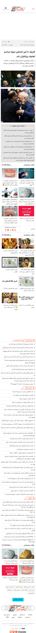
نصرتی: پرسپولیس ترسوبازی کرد (25, 449)
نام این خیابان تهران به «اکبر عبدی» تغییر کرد (21, 439)
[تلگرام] (11, 632)
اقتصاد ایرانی (24, 590)
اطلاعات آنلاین (18, 8)
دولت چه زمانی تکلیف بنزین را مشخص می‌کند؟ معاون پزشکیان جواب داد (18, 463)
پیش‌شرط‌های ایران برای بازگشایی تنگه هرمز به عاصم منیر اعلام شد (18, 374)
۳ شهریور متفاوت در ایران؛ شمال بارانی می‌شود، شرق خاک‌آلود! (17, 420)
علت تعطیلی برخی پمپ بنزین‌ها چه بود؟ (22, 392)
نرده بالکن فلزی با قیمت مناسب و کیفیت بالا (21, 525)
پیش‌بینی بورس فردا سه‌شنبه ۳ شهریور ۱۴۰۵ (22, 384)
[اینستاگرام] (16, 632)
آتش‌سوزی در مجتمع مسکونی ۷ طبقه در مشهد (21, 453)
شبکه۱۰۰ (30, 615)
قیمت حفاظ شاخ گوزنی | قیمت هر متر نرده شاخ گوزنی (19, 533)
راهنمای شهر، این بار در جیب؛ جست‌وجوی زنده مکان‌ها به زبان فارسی (18, 483)
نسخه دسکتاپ (18, 599)
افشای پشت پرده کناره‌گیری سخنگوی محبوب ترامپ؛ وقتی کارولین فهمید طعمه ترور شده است (18, 159)
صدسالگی (22, 615)
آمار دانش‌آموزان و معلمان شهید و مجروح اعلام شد (20, 478)
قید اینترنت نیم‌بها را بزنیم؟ (26, 399)
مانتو (33, 587)
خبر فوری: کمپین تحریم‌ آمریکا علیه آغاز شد (22, 369)
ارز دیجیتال (9, 590)
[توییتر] (13, 632)
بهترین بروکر (17, 590)
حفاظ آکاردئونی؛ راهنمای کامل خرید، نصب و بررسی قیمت (18, 537)
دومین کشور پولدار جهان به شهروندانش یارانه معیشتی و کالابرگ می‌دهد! (18, 153)
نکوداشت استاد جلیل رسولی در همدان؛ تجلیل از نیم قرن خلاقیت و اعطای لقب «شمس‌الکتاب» (20, 457)
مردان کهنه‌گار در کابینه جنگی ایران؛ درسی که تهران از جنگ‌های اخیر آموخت (20, 142)
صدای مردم (7, 615)
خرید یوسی (31, 590)
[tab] (29, 340)
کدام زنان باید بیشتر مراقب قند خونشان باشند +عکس (19, 442)
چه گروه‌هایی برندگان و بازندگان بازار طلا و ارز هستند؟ (19, 406)
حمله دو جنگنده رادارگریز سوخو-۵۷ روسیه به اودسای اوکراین (17, 348)
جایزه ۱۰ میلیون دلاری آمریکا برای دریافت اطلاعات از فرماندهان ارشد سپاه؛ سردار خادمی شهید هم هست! (18, 379)
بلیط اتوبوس (31, 593)
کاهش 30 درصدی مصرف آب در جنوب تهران (22, 491)
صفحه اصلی (31, 42)
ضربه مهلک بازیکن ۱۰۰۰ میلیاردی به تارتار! (22, 402)
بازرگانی (30, 498)
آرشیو (13, 617)
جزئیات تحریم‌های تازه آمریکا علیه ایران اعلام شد (21, 344)
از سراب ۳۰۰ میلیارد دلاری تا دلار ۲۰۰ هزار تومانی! (21, 487)
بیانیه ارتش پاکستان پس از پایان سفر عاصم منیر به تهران (18, 357)
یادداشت (27, 617)
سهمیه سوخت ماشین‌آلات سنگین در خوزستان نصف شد (19, 494)
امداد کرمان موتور (10, 587)
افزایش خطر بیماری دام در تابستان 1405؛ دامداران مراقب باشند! (20, 521)
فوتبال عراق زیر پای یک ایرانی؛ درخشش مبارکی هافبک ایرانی (18, 502)
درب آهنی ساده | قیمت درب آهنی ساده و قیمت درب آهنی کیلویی (19, 529)
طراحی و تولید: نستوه (16, 628)
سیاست (25, 42)
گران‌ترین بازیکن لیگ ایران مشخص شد (23, 395)
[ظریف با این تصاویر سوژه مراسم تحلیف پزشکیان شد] (18, 79)
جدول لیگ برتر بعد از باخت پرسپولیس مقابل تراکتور (19, 366)
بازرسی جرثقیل (27, 587)
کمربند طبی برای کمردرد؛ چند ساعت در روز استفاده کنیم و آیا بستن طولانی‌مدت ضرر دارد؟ (18, 506)
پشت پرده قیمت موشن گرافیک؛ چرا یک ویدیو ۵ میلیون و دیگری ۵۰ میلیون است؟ (18, 516)
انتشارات (20, 617)
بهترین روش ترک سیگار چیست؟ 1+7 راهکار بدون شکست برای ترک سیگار (18, 511)
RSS (7, 617)
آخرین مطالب (28, 388)
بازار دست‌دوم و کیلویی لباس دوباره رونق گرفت (21, 446)
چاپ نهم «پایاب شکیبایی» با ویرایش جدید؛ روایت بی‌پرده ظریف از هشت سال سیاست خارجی (19, 410)
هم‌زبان (15, 615)
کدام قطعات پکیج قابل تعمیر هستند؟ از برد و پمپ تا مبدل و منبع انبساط (18, 541)
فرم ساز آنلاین (19, 587)
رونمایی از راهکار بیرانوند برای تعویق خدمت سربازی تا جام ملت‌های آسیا (19, 474)
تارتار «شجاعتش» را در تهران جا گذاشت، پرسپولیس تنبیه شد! (17, 424)
